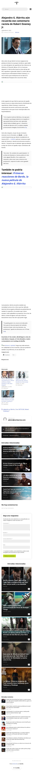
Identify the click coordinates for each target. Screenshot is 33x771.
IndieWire (13, 139)
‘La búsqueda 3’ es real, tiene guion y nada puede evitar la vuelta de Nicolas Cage (17, 712)
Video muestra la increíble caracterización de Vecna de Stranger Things (16, 604)
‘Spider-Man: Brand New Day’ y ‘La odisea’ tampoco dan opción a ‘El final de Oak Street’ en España (18, 733)
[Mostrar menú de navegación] (30, 9)
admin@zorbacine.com (16, 420)
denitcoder (14, 763)
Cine (16, 409)
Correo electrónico (7, 538)
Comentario (6, 523)
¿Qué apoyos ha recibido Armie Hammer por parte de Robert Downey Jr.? (8, 399)
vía (25, 127)
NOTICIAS (21, 409)
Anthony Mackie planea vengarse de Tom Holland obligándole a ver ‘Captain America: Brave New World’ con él (16, 451)
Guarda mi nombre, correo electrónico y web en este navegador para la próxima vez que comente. (16, 551)
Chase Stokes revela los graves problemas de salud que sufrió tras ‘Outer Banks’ (18, 706)
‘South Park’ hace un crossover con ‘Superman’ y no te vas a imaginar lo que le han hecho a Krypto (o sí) (16, 493)
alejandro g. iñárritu (9, 409)
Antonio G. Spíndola (10, 345)
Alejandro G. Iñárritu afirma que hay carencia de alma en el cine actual (22, 380)
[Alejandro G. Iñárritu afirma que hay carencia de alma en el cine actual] (22, 374)
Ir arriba (17, 768)
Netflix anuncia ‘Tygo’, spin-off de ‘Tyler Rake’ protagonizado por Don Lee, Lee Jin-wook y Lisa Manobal (16, 579)
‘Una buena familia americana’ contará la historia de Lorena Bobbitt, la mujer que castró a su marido (18, 717)
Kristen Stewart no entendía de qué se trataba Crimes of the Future (16, 465)
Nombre (5, 532)
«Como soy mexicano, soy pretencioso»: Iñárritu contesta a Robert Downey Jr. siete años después (8, 382)
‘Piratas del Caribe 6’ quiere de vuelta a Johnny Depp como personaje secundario (18, 749)
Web (4, 545)
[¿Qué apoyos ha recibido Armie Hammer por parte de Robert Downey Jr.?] (8, 393)
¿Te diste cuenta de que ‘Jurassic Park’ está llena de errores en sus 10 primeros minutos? (16, 479)
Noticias (17, 32)
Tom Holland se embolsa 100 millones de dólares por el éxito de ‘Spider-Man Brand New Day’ (18, 738)
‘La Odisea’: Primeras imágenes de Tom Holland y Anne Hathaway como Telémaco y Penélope (16, 680)
